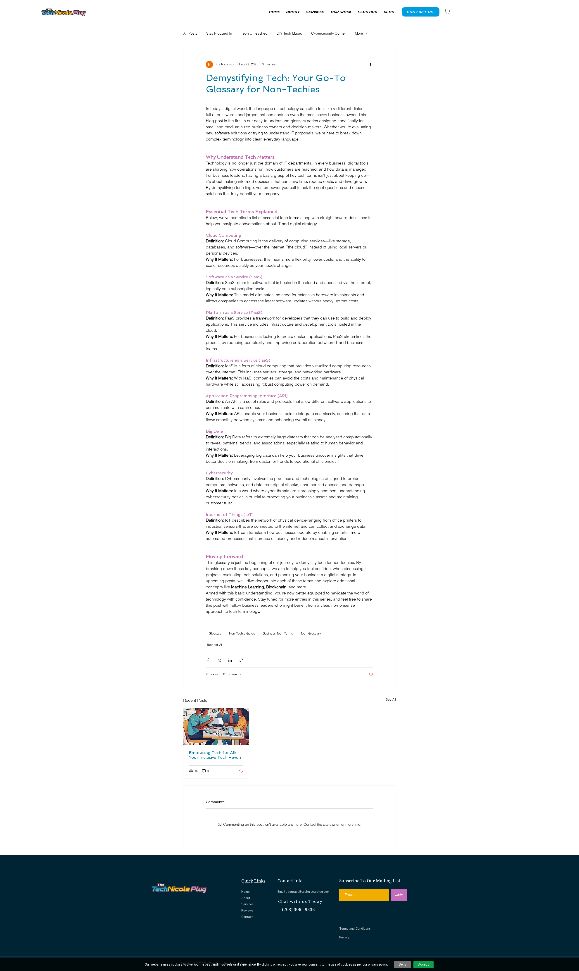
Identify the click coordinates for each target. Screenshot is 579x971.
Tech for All (215, 645)
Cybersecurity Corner (328, 33)
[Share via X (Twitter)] (219, 660)
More (359, 33)
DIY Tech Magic (289, 33)
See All (391, 699)
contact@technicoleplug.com (309, 892)
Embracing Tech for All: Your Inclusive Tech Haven (215, 755)
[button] (447, 11)
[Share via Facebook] (208, 660)
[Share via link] (241, 660)
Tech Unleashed (254, 33)
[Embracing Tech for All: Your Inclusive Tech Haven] (216, 726)
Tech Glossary (311, 633)
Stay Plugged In (219, 33)
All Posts (190, 33)
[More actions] (370, 64)
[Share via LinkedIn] (230, 660)
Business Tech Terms (278, 633)
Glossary (215, 633)
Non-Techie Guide (242, 633)
